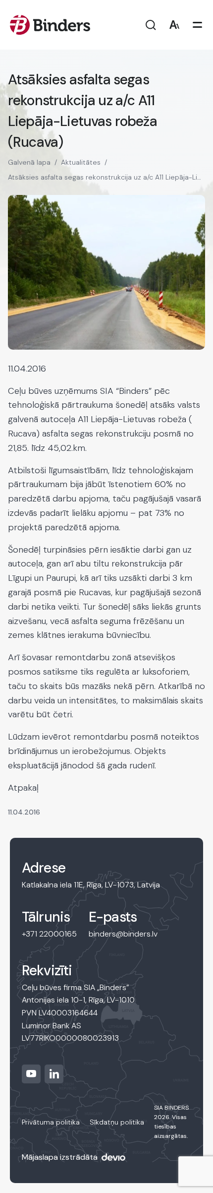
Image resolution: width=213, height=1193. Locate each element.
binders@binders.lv (123, 934)
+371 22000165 (49, 934)
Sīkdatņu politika (117, 1122)
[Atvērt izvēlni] (197, 25)
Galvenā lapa (29, 162)
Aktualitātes (81, 162)
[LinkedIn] (54, 1074)
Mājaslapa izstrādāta (60, 1157)
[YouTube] (31, 1074)
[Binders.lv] (50, 25)
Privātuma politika (51, 1122)
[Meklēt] (151, 25)
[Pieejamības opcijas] (174, 25)
